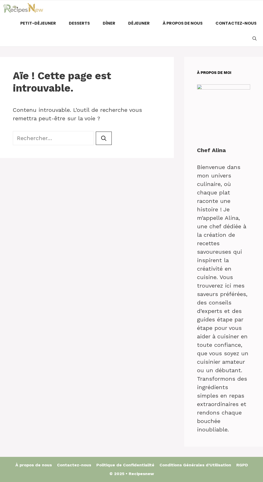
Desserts (79, 23)
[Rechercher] (104, 138)
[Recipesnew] (23, 8)
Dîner (109, 23)
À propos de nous (183, 23)
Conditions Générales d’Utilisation (195, 465)
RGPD (242, 465)
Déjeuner (139, 23)
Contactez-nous (236, 23)
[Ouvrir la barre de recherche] (254, 38)
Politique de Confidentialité (125, 465)
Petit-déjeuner (38, 23)
